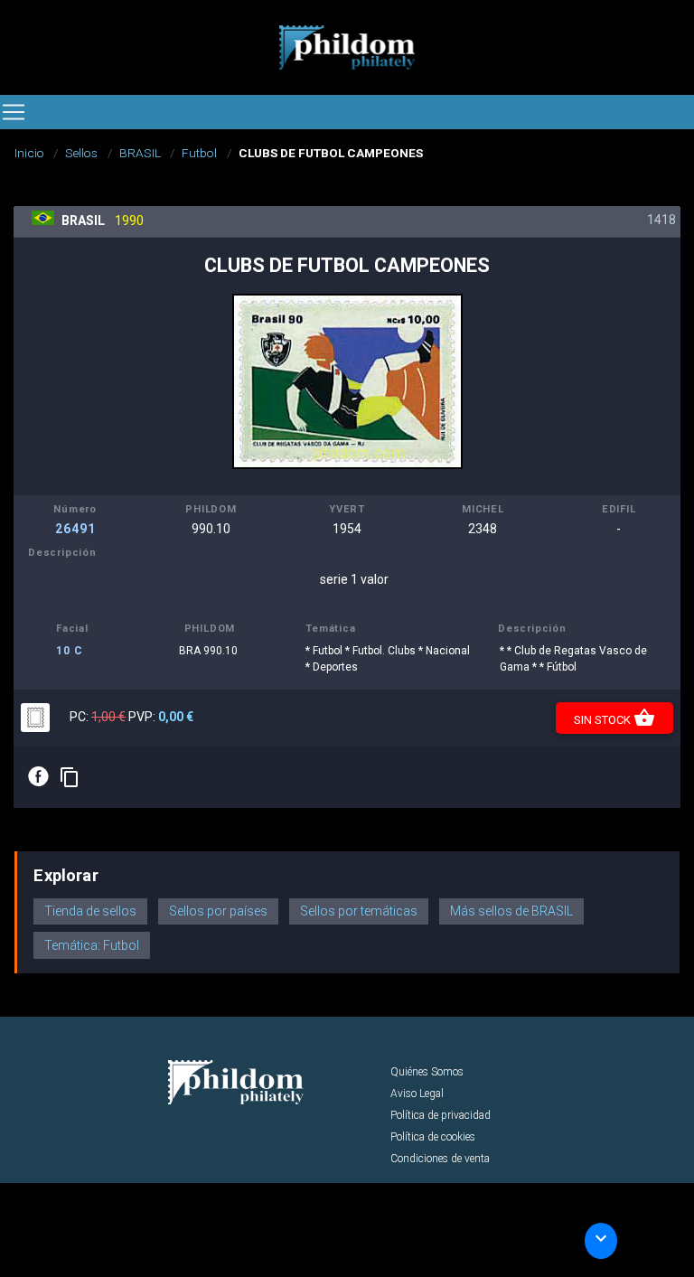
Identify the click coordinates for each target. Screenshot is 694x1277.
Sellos (81, 153)
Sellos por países (218, 911)
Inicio (29, 153)
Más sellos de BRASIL (511, 911)
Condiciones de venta (440, 1158)
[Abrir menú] (13, 112)
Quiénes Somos (427, 1072)
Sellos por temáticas (358, 911)
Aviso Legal (417, 1093)
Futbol (199, 153)
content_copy (69, 777)
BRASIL (140, 153)
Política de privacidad (440, 1115)
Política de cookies (432, 1137)
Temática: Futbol (91, 945)
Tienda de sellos (90, 911)
